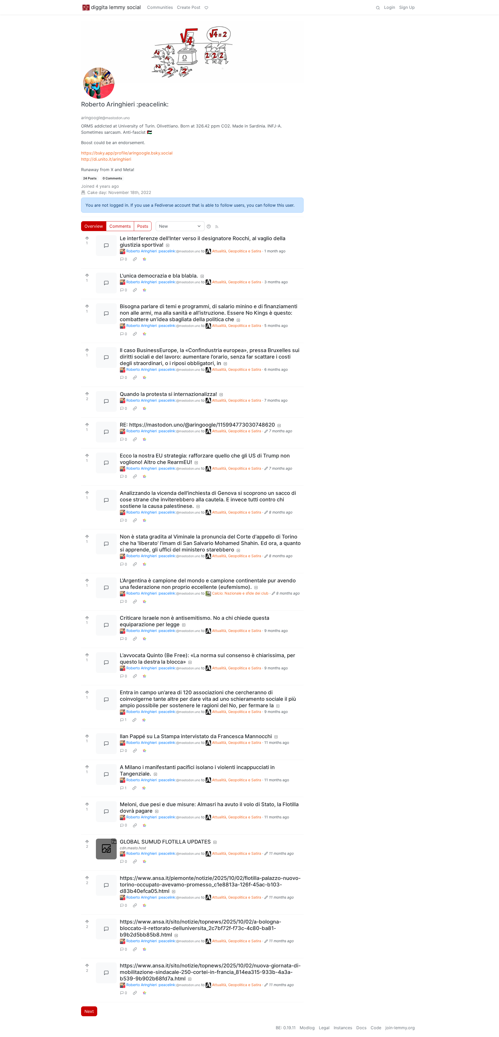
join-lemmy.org (400, 1027)
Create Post (188, 7)
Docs (361, 1027)
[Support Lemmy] (206, 7)
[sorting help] (209, 226)
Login (389, 7)
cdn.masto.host (133, 848)
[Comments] (106, 245)
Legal (324, 1027)
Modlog (307, 1027)
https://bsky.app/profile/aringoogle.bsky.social (127, 153)
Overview (93, 226)
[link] (134, 259)
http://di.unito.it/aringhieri (106, 159)
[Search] (378, 7)
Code (376, 1027)
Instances (343, 1027)
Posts (142, 226)
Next (89, 1011)
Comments (120, 226)
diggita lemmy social (116, 7)
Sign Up (407, 7)
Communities (160, 7)
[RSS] (217, 226)
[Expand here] (106, 849)
